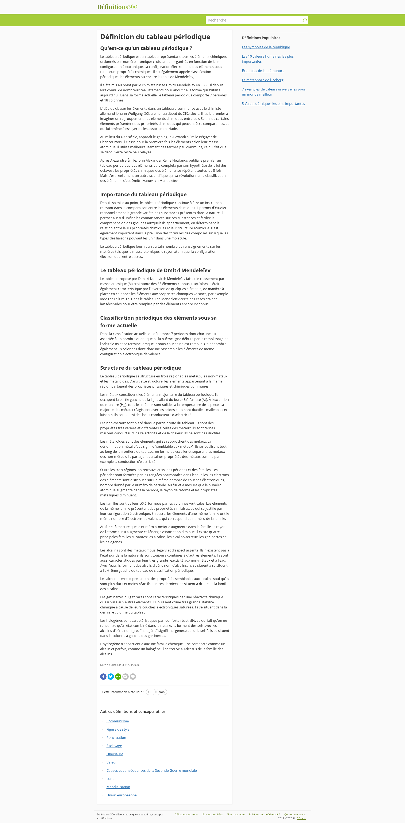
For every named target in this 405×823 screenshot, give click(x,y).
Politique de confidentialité (264, 814)
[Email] (125, 676)
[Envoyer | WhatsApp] (118, 676)
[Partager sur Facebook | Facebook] (103, 676)
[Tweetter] (111, 676)
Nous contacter (236, 814)
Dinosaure (115, 754)
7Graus (301, 818)
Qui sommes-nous (295, 814)
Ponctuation (116, 737)
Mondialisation (118, 787)
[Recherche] (304, 20)
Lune (110, 778)
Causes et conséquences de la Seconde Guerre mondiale (152, 770)
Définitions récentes (186, 814)
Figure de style (118, 729)
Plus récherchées (212, 814)
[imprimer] (133, 676)
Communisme (118, 721)
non (162, 692)
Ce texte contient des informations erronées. (142, 712)
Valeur (112, 762)
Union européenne (122, 795)
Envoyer (111, 705)
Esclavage (114, 745)
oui (150, 692)
